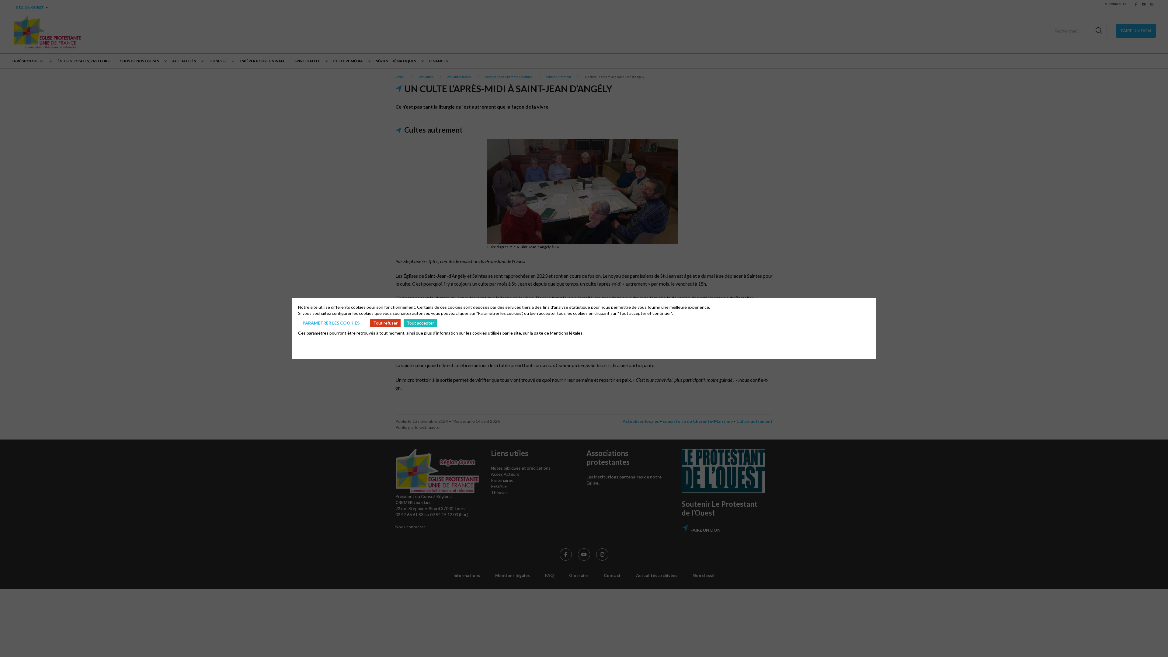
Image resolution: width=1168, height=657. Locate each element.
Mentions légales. (566, 332)
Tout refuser (385, 322)
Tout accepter (420, 322)
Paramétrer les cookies (331, 322)
